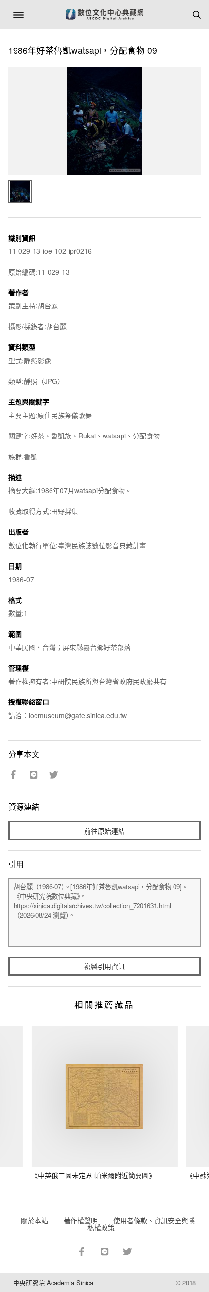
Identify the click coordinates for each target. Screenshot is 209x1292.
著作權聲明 (81, 1220)
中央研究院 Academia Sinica (53, 1282)
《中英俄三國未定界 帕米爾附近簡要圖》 (93, 1175)
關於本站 (34, 1220)
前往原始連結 (104, 831)
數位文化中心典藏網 (104, 14)
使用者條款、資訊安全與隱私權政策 (141, 1224)
